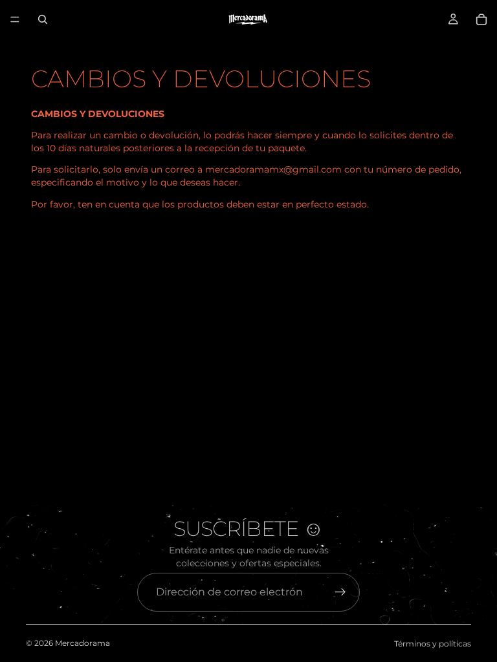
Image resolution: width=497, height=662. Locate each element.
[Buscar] (42, 19)
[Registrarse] (340, 592)
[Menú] (15, 19)
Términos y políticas (432, 643)
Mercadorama (82, 643)
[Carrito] (481, 19)
